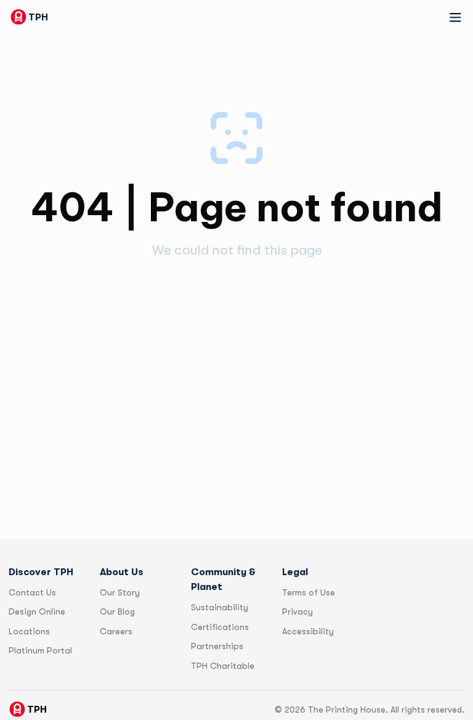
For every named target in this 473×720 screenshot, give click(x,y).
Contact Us (32, 592)
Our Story (120, 592)
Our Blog (117, 611)
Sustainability (219, 607)
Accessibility (308, 631)
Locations (29, 631)
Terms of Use (308, 592)
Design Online (37, 611)
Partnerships (217, 646)
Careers (116, 631)
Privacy (297, 611)
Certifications (220, 627)
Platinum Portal (40, 650)
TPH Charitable (222, 666)
